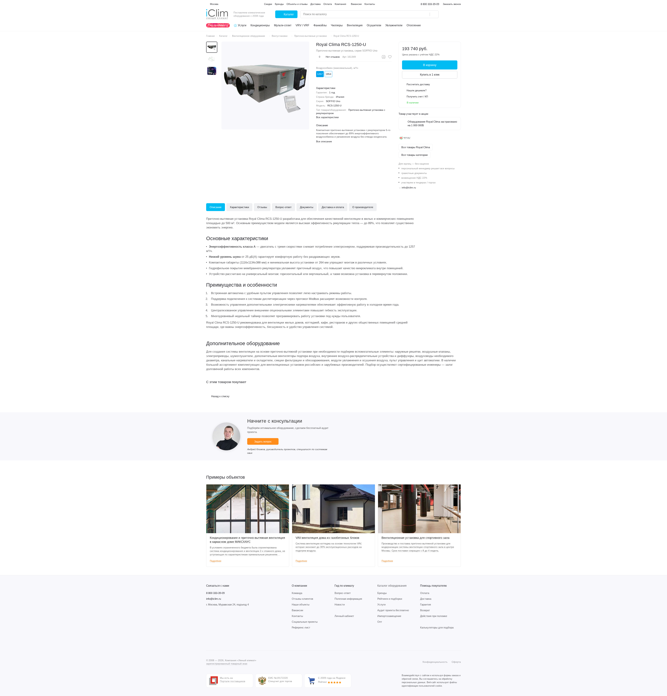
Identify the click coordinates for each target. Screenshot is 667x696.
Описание (215, 207)
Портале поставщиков (232, 681)
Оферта (456, 661)
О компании (299, 585)
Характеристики (239, 207)
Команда (297, 593)
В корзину (429, 65)
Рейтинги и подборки (389, 598)
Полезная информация (348, 598)
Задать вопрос (263, 441)
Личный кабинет (344, 616)
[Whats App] (229, 640)
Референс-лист (301, 627)
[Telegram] (215, 640)
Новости (340, 604)
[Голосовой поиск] (426, 14)
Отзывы (262, 207)
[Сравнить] (383, 57)
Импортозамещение (389, 616)
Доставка (425, 598)
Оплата (424, 593)
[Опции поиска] (418, 14)
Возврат (425, 610)
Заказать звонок (452, 4)
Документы (306, 207)
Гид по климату (344, 585)
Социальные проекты (305, 621)
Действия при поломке (433, 616)
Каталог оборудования (392, 585)
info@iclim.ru (409, 187)
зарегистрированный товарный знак (226, 663)
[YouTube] (222, 640)
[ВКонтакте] (208, 640)
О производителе (362, 207)
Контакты (297, 616)
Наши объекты (300, 604)
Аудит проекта (393, 610)
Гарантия (425, 604)
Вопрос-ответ (283, 207)
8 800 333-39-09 (430, 4)
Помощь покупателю (433, 585)
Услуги (381, 604)
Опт (379, 621)
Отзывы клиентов (302, 598)
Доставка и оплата (333, 207)
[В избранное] (390, 57)
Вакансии (297, 610)
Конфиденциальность (435, 661)
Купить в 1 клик (429, 74)
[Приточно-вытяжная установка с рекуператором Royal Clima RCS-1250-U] (265, 85)
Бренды (382, 593)
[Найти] (434, 14)
